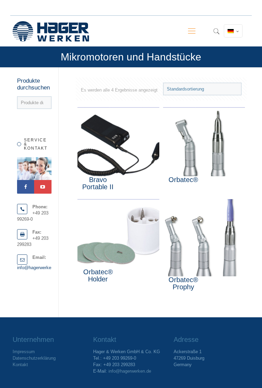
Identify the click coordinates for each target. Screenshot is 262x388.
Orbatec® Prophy (183, 283)
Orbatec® (183, 179)
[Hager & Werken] (51, 31)
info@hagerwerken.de (38, 267)
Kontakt (20, 364)
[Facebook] (25, 187)
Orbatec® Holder (98, 275)
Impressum (24, 351)
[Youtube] (42, 187)
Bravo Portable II (98, 183)
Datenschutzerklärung (34, 358)
